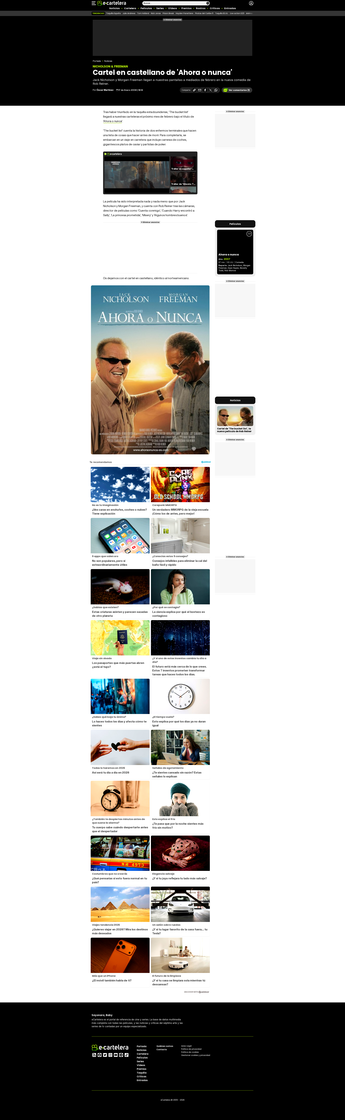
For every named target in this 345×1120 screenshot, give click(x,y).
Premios (186, 8)
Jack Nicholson (235, 265)
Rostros (200, 8)
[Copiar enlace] (194, 90)
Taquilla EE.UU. (221, 13)
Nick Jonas (156, 13)
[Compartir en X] (210, 90)
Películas (146, 8)
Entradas (230, 8)
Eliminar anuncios (173, 20)
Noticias (114, 8)
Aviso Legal (186, 1046)
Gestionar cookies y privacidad (195, 1055)
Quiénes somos (164, 1046)
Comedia (239, 262)
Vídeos (172, 8)
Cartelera (130, 8)
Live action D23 (237, 13)
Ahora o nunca (112, 121)
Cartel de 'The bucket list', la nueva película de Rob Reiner (234, 430)
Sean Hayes (233, 268)
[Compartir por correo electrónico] (199, 90)
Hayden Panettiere (184, 13)
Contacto (161, 1049)
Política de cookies (190, 1052)
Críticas (215, 8)
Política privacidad (191, 1049)
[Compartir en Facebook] (205, 90)
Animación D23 (253, 13)
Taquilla (141, 1072)
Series (160, 8)
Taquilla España (113, 13)
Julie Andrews (129, 13)
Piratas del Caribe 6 (204, 13)
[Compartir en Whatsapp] (216, 90)
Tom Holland (143, 13)
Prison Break (168, 13)
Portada (97, 61)
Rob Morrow (230, 270)
